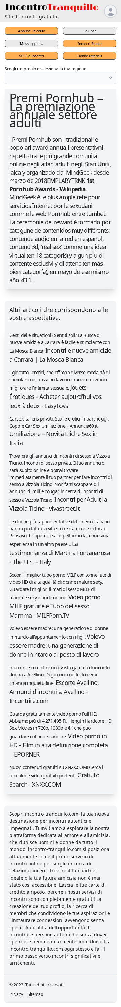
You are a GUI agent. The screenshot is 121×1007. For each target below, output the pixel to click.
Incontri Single (90, 43)
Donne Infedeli (89, 56)
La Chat (89, 31)
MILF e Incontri (31, 56)
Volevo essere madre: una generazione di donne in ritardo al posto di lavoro (57, 645)
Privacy (16, 994)
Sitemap (35, 994)
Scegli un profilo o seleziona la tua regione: (46, 69)
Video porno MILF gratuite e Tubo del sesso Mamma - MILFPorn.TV (54, 606)
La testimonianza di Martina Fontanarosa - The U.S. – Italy (59, 553)
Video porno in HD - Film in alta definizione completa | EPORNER (58, 745)
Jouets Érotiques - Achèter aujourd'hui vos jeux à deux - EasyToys (55, 396)
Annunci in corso (31, 31)
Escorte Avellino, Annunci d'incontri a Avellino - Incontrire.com (54, 691)
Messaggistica (31, 43)
